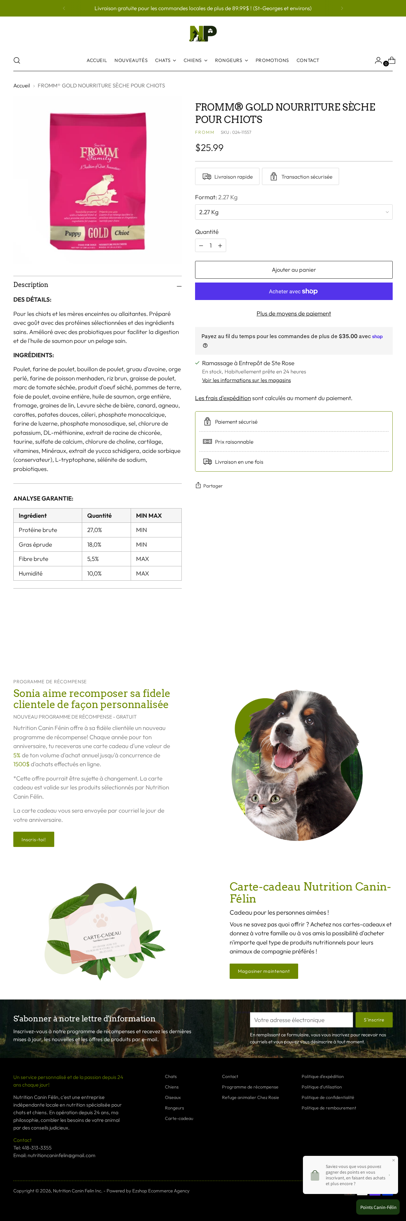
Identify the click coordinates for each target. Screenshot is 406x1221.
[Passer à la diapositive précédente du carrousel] (372, 643)
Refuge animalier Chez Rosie (250, 1097)
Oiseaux (173, 1097)
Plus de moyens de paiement (294, 313)
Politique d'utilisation (322, 1087)
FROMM (205, 132)
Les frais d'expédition (223, 398)
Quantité (207, 231)
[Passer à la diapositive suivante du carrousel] (387, 643)
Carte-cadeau (179, 1118)
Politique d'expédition (323, 1076)
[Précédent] (64, 8)
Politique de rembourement (329, 1108)
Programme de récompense (250, 1087)
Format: (216, 197)
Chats (171, 1076)
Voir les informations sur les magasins (246, 380)
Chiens (172, 1087)
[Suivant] (342, 8)
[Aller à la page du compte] (376, 60)
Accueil (21, 85)
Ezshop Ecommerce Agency (161, 1191)
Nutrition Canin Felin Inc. (77, 1191)
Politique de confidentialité (328, 1097)
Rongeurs (174, 1108)
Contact (230, 1076)
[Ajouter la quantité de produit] (201, 245)
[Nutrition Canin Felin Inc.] (203, 34)
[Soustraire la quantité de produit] (220, 245)
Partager (213, 486)
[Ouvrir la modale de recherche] (16, 60)
